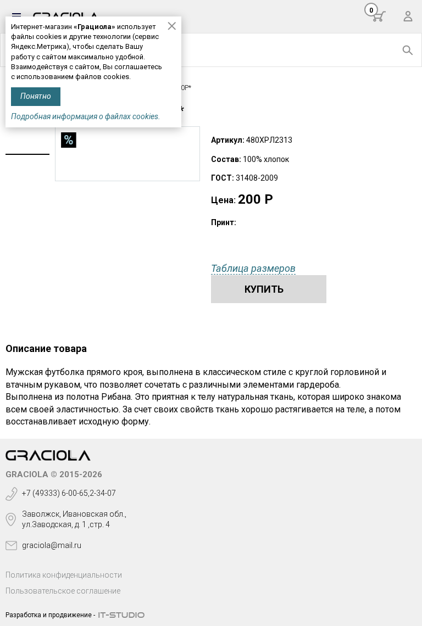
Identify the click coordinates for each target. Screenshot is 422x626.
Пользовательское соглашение (62, 590)
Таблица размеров (253, 268)
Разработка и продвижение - (50, 615)
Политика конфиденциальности (63, 575)
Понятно (35, 96)
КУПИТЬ (264, 289)
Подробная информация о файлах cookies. (85, 116)
